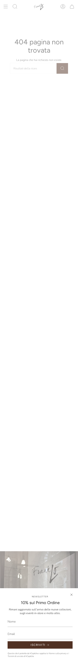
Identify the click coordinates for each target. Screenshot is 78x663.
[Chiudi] (71, 595)
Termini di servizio (15, 656)
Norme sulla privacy (58, 653)
